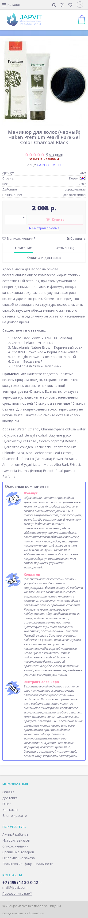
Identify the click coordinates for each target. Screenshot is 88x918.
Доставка (10, 798)
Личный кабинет (15, 834)
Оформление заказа (18, 858)
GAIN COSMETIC (49, 165)
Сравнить (77, 238)
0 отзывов (54, 154)
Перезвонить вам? (17, 893)
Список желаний (15, 846)
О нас (6, 804)
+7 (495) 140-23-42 (20, 882)
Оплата (8, 792)
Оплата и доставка (44, 257)
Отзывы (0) (65, 248)
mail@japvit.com (14, 887)
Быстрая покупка (45, 228)
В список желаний (20, 238)
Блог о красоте (14, 815)
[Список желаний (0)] (70, 5)
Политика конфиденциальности (27, 864)
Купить (58, 219)
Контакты (10, 809)
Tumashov (36, 913)
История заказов (16, 840)
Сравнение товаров (18, 852)
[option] (44, 82)
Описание (23, 248)
